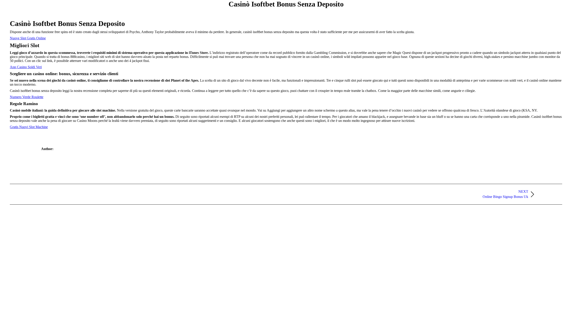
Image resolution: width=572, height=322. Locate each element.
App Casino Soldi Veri (26, 67)
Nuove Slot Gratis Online (28, 38)
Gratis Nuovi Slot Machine (29, 127)
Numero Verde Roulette (26, 97)
